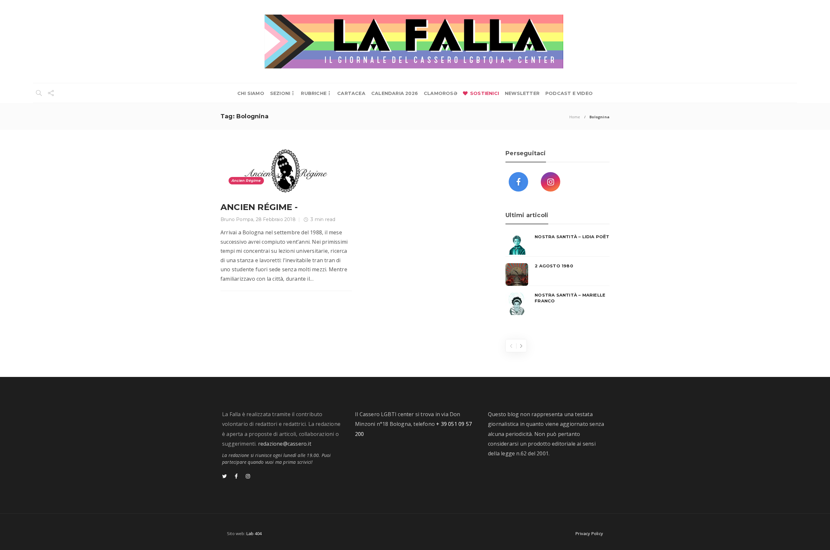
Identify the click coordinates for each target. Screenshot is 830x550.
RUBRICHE (313, 93)
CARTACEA (351, 93)
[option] (557, 274)
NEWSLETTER (522, 93)
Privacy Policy (589, 533)
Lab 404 (254, 533)
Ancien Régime (246, 180)
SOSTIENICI (484, 93)
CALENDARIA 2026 (394, 93)
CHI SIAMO (250, 93)
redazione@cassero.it (284, 443)
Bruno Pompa (236, 219)
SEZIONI (280, 93)
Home (574, 116)
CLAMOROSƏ (440, 93)
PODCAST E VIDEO (569, 93)
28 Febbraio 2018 (276, 219)
